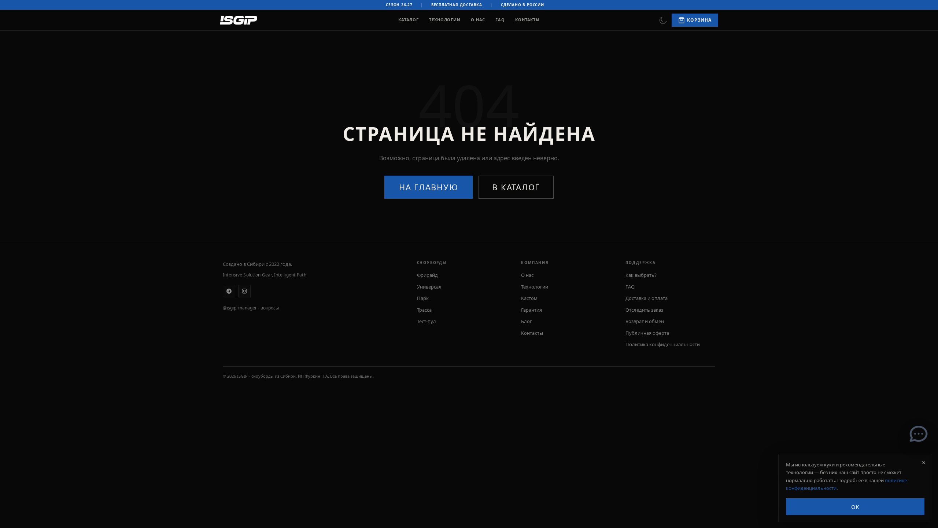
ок (855, 506)
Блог (526, 321)
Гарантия (531, 310)
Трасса (424, 310)
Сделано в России (522, 4)
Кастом (529, 298)
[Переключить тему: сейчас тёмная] (663, 20)
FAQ (500, 19)
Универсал (429, 286)
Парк (423, 298)
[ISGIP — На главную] (238, 20)
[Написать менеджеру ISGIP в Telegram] (918, 433)
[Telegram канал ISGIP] (229, 291)
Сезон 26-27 (399, 4)
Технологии (445, 19)
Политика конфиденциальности (662, 344)
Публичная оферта (647, 333)
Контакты (527, 19)
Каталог (408, 19)
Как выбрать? (641, 275)
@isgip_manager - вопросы (251, 308)
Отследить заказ (644, 310)
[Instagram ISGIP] (244, 291)
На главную (428, 187)
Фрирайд (427, 275)
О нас (478, 19)
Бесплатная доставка (456, 4)
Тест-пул (426, 321)
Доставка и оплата (646, 298)
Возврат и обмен (644, 321)
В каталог (516, 187)
